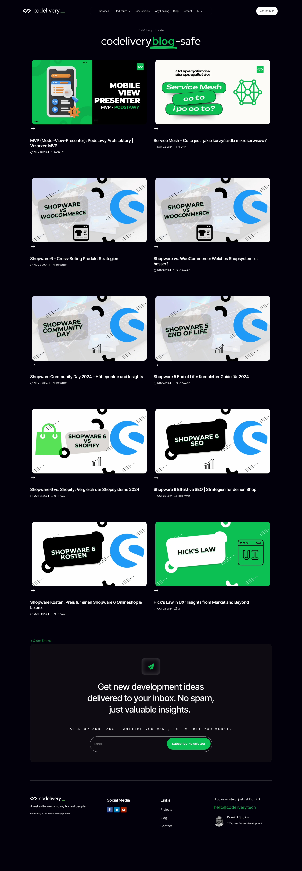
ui (179, 608)
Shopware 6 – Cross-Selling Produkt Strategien (74, 258)
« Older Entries (40, 641)
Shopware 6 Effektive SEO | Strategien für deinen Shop (205, 489)
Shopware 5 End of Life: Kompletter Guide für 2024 (201, 376)
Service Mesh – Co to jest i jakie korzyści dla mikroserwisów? (210, 140)
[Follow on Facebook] (110, 809)
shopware (60, 265)
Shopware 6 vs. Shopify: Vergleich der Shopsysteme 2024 (84, 489)
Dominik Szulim (238, 817)
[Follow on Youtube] (124, 809)
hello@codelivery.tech (235, 807)
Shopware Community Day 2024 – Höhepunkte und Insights (86, 376)
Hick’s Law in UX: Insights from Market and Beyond (201, 602)
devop (182, 147)
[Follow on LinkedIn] (117, 809)
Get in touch (267, 11)
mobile (58, 152)
